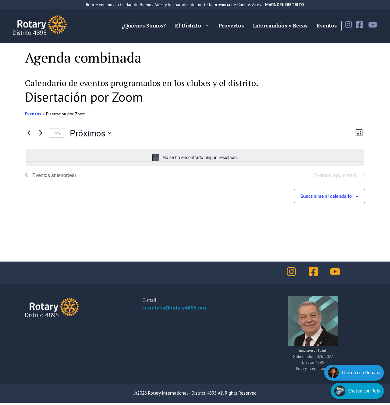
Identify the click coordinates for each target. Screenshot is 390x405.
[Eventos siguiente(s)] (40, 133)
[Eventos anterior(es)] (28, 133)
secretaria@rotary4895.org (174, 307)
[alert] (195, 157)
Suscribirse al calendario (326, 196)
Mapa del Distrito (284, 4)
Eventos (327, 25)
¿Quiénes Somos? (144, 25)
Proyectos (231, 25)
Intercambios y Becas (280, 25)
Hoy (57, 132)
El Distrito (188, 25)
